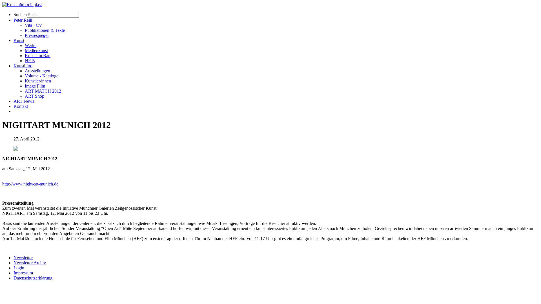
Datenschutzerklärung (33, 278)
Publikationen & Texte (45, 30)
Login (19, 267)
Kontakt (21, 106)
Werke (30, 45)
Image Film (35, 86)
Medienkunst (36, 50)
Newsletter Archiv (30, 262)
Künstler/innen (38, 81)
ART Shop (34, 96)
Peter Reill (23, 20)
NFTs (30, 60)
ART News (24, 101)
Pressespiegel (36, 35)
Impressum (23, 273)
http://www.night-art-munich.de (30, 184)
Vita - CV (33, 25)
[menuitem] (276, 15)
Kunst (19, 40)
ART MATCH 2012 (43, 91)
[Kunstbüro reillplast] (22, 4)
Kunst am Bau (37, 55)
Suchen (20, 14)
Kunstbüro (23, 65)
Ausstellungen (37, 70)
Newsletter (23, 257)
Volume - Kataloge (41, 75)
